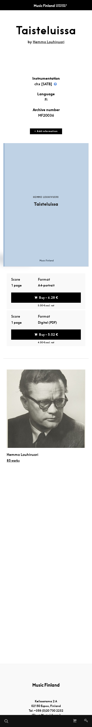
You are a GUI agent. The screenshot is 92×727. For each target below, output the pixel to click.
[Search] (6, 721)
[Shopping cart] (74, 721)
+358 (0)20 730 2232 (48, 711)
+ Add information (45, 131)
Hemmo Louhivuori (48, 42)
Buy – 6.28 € (48, 298)
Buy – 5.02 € (48, 335)
